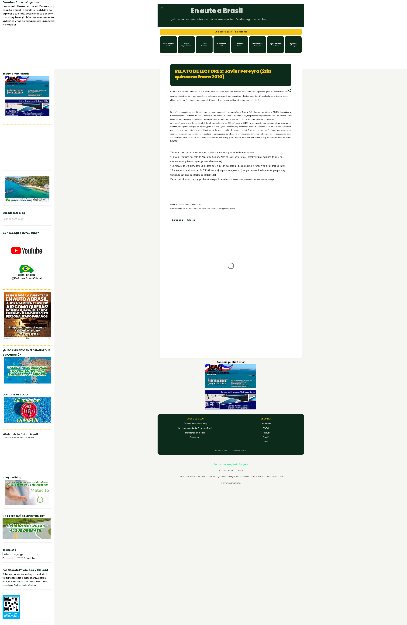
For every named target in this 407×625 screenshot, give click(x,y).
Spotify (266, 437)
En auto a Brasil (217, 10)
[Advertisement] (230, 328)
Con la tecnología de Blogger (230, 464)
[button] (168, 44)
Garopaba (177, 220)
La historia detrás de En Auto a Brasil (195, 428)
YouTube (266, 433)
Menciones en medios (195, 433)
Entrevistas (195, 437)
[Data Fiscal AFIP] (11, 618)
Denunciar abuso (231, 483)
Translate (29, 558)
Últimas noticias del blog (195, 424)
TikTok (266, 428)
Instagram (266, 424)
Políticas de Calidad (25, 585)
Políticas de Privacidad (16, 581)
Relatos (191, 220)
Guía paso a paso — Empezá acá (231, 32)
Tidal (266, 441)
